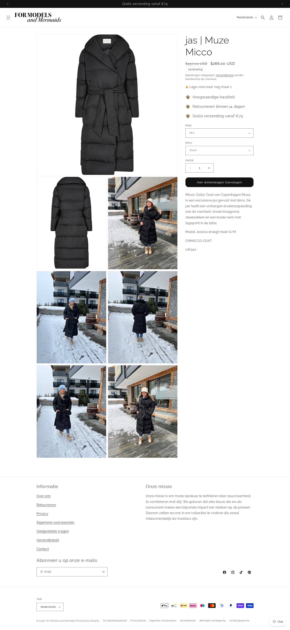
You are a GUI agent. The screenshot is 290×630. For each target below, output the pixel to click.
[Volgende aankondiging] (282, 4)
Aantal (189, 160)
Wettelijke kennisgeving (212, 620)
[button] (8, 17)
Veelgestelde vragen (52, 531)
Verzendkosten (225, 75)
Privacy (42, 514)
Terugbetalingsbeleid (115, 620)
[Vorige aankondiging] (7, 4)
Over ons (43, 496)
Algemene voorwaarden (55, 522)
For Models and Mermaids (61, 621)
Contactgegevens (240, 620)
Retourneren (46, 505)
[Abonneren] (103, 571)
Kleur (188, 142)
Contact (42, 549)
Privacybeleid (138, 620)
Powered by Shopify (87, 621)
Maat (188, 125)
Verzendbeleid (47, 540)
